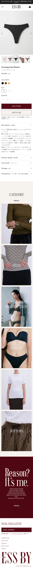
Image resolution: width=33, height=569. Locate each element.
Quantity (4, 95)
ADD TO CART (16, 113)
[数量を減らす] (3, 100)
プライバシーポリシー (18, 533)
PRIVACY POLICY (5, 546)
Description (8, 125)
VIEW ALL (16, 200)
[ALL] (16, 242)
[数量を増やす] (10, 100)
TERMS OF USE (4, 540)
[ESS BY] (16, 6)
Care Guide (9, 163)
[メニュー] (2, 7)
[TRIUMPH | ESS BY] (16, 325)
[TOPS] (16, 408)
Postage (6, 168)
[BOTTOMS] (16, 450)
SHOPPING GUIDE (5, 538)
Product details (9, 158)
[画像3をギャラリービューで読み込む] (16, 33)
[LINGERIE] (16, 367)
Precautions (14, 174)
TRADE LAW (4, 543)
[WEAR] (16, 284)
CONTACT (3, 548)
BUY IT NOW (16, 106)
